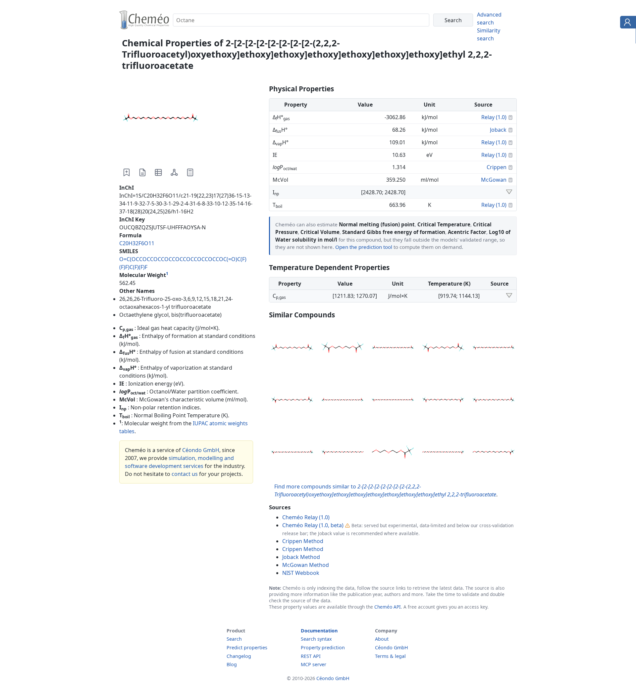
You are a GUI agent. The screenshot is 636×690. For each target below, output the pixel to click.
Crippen (496, 167)
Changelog (239, 656)
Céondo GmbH (200, 450)
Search (234, 639)
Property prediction (323, 647)
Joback (498, 129)
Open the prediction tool (363, 247)
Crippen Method (302, 541)
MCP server (313, 664)
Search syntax (316, 639)
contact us (185, 474)
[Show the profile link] (626, 23)
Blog (232, 664)
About (382, 639)
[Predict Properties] (190, 172)
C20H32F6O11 (136, 243)
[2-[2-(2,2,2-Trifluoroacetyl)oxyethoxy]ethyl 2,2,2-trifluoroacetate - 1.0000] (342, 348)
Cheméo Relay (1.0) (306, 517)
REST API (311, 656)
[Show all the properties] (509, 192)
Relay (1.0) (493, 117)
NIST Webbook (300, 572)
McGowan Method (305, 565)
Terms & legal (390, 656)
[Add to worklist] (126, 172)
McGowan (493, 179)
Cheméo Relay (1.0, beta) (313, 525)
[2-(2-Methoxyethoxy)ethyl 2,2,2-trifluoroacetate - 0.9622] (393, 453)
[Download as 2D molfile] (174, 172)
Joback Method (301, 557)
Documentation (319, 630)
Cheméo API (387, 607)
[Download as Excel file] (158, 172)
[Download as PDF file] (142, 172)
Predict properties (247, 647)
